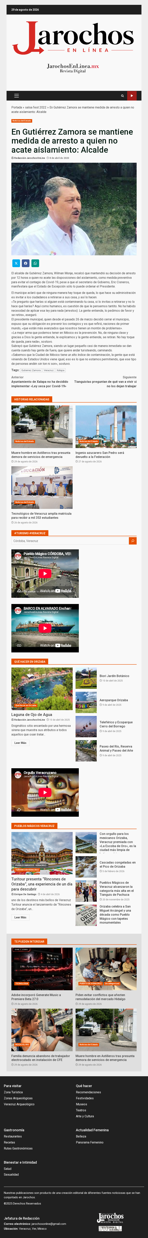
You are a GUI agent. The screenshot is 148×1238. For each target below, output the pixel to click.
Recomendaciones (88, 1092)
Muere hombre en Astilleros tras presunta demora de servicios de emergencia (42, 426)
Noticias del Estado (22, 121)
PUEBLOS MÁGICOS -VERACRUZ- (31, 865)
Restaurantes (13, 1136)
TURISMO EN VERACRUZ (27, 870)
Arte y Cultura (85, 1116)
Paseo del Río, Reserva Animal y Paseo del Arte (86, 750)
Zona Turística (13, 1092)
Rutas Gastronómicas (18, 1148)
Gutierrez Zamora (31, 370)
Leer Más (20, 742)
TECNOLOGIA (21, 983)
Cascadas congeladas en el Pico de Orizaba (86, 867)
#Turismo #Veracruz (29, 533)
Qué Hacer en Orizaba (25, 705)
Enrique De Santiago (25, 894)
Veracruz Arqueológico (19, 1104)
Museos (81, 1104)
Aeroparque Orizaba (86, 702)
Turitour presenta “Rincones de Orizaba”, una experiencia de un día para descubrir (42, 853)
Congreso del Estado (132, 96)
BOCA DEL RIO (22, 1045)
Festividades (85, 1098)
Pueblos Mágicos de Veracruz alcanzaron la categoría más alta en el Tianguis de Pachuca (86, 891)
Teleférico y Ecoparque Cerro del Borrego (86, 726)
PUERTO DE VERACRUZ (91, 983)
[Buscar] (133, 541)
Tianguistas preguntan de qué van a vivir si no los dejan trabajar (105, 381)
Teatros (81, 1110)
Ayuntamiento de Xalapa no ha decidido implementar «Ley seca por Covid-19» (39, 381)
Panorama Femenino (89, 1142)
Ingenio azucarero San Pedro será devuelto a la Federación (106, 426)
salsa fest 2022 (35, 107)
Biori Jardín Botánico (86, 678)
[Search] (122, 96)
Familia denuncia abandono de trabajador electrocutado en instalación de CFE (42, 1030)
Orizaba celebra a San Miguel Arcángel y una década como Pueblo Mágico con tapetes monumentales (86, 915)
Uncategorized (112, 983)
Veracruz (49, 370)
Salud (7, 1169)
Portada (16, 107)
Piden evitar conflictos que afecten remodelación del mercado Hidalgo (106, 969)
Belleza (81, 1136)
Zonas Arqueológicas (18, 1098)
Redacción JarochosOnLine (29, 158)
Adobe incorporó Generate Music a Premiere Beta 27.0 (42, 969)
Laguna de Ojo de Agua (42, 689)
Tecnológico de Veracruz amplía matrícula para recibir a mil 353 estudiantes (42, 487)
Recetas (9, 1142)
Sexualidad (11, 1174)
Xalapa (60, 370)
